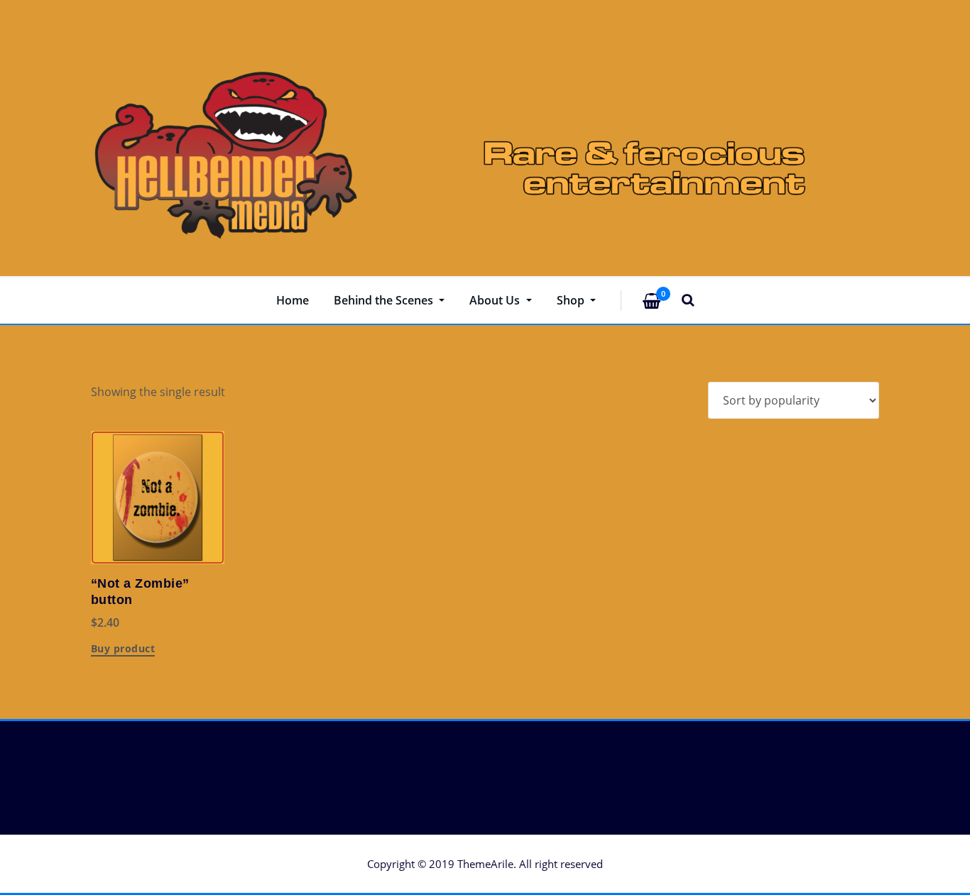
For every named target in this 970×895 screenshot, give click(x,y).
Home (292, 300)
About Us (496, 300)
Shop (572, 300)
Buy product (123, 649)
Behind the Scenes (385, 300)
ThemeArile (485, 864)
